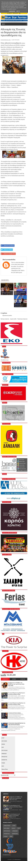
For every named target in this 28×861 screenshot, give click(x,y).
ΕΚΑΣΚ (3, 744)
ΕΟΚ (3, 747)
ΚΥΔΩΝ (3, 763)
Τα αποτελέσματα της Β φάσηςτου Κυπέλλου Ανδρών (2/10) (15, 807)
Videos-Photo (5, 769)
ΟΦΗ (3, 766)
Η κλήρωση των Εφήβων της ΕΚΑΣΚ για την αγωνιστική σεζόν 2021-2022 (15, 798)
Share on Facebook (9, 245)
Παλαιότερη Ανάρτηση (22, 318)
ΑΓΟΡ (3, 738)
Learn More (12, 11)
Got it (18, 11)
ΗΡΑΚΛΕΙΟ (4, 753)
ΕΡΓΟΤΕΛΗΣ (5, 750)
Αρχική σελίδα (13, 318)
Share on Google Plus (9, 253)
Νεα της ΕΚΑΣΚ (16, 39)
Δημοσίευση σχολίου (7, 315)
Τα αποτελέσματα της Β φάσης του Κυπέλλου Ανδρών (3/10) (14, 815)
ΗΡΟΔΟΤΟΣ (4, 756)
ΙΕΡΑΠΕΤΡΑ (4, 759)
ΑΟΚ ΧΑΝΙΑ (4, 741)
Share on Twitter (8, 249)
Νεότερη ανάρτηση (5, 318)
